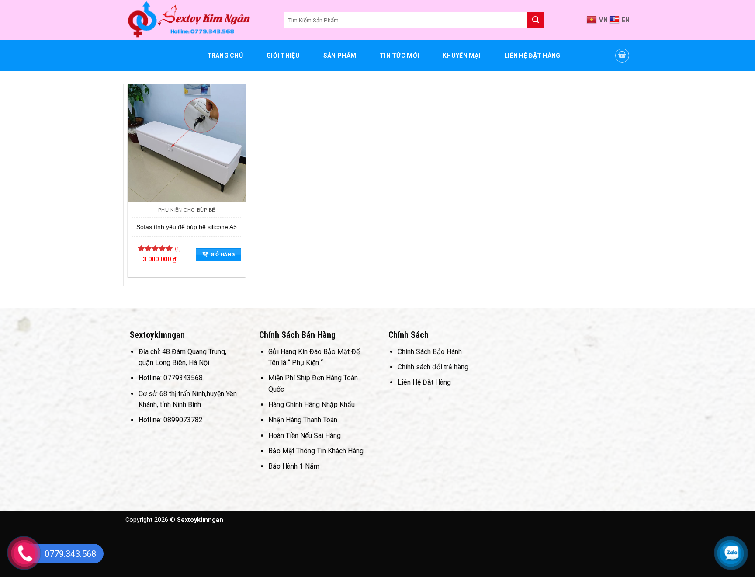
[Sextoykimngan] (198, 20)
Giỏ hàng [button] (223, 254)
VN (603, 20)
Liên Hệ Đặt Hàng (532, 55)
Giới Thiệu (283, 55)
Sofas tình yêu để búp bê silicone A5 (186, 226)
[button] (622, 56)
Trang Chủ (225, 55)
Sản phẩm (339, 55)
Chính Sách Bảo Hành (430, 352)
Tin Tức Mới (399, 55)
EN (626, 20)
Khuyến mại (462, 55)
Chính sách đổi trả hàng (433, 367)
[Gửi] (535, 20)
